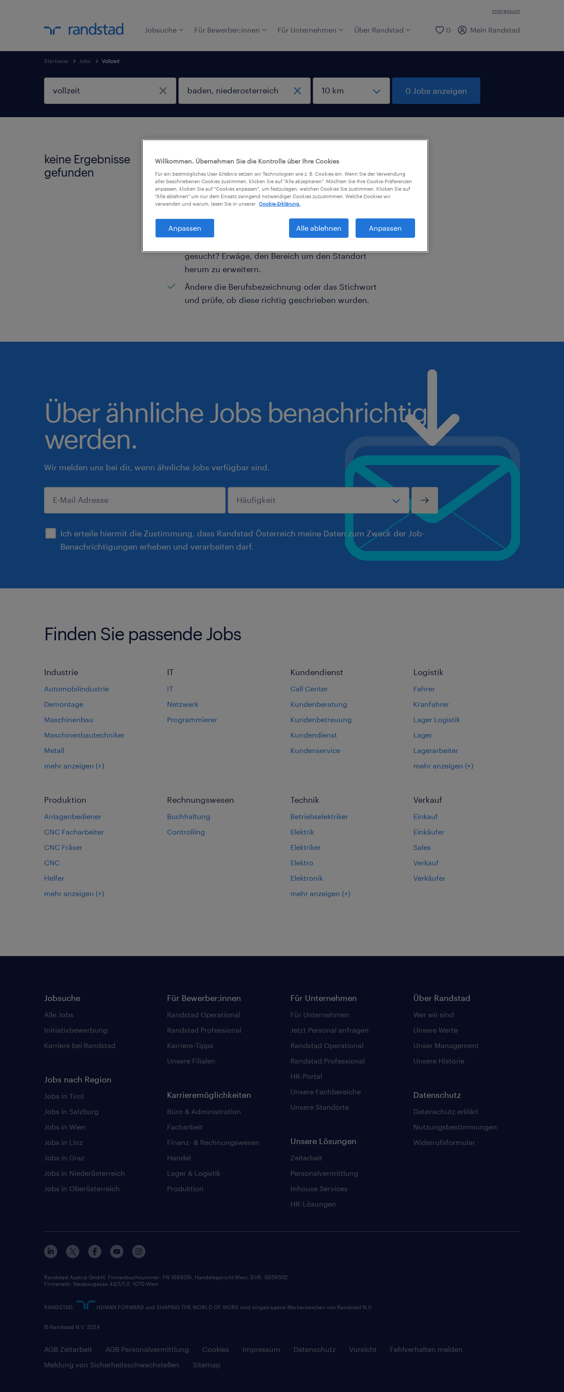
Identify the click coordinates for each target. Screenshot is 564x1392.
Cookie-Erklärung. (280, 204)
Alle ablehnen (318, 228)
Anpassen (184, 228)
